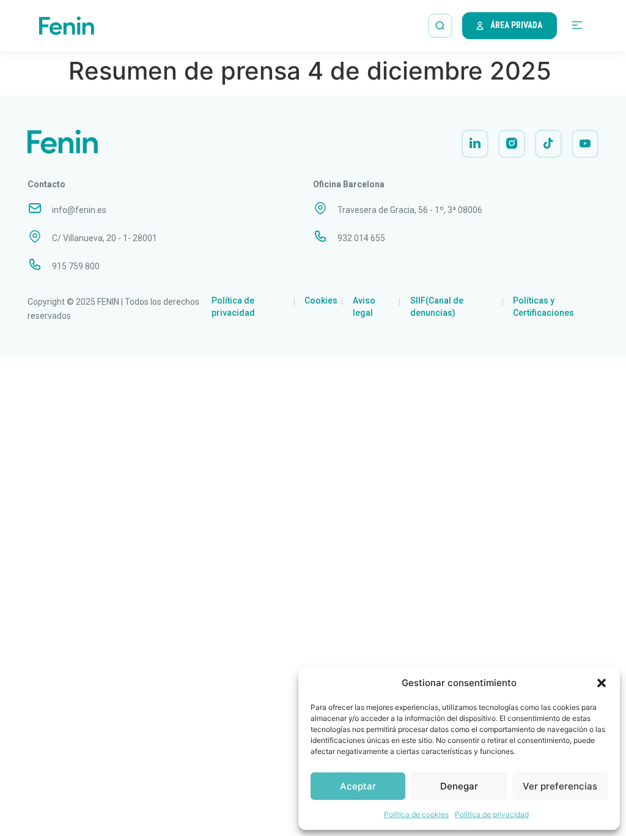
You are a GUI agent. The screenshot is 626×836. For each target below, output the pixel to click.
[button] (601, 683)
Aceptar (358, 786)
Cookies (320, 300)
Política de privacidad (492, 814)
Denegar (459, 786)
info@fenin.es (79, 210)
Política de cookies (416, 814)
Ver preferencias (560, 786)
